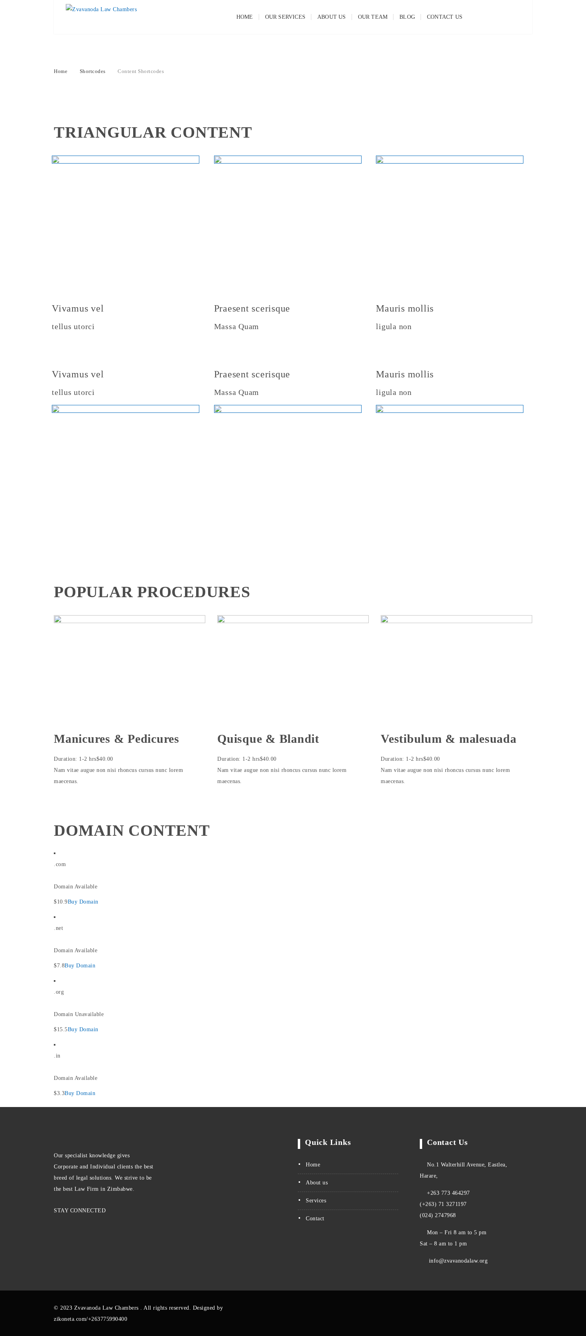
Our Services (285, 17)
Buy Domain (83, 902)
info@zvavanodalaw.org (457, 1261)
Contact (315, 1219)
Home (244, 17)
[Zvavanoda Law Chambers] (101, 17)
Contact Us (444, 17)
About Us (331, 17)
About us (317, 1183)
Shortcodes (93, 71)
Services (316, 1201)
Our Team (373, 17)
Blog (407, 17)
